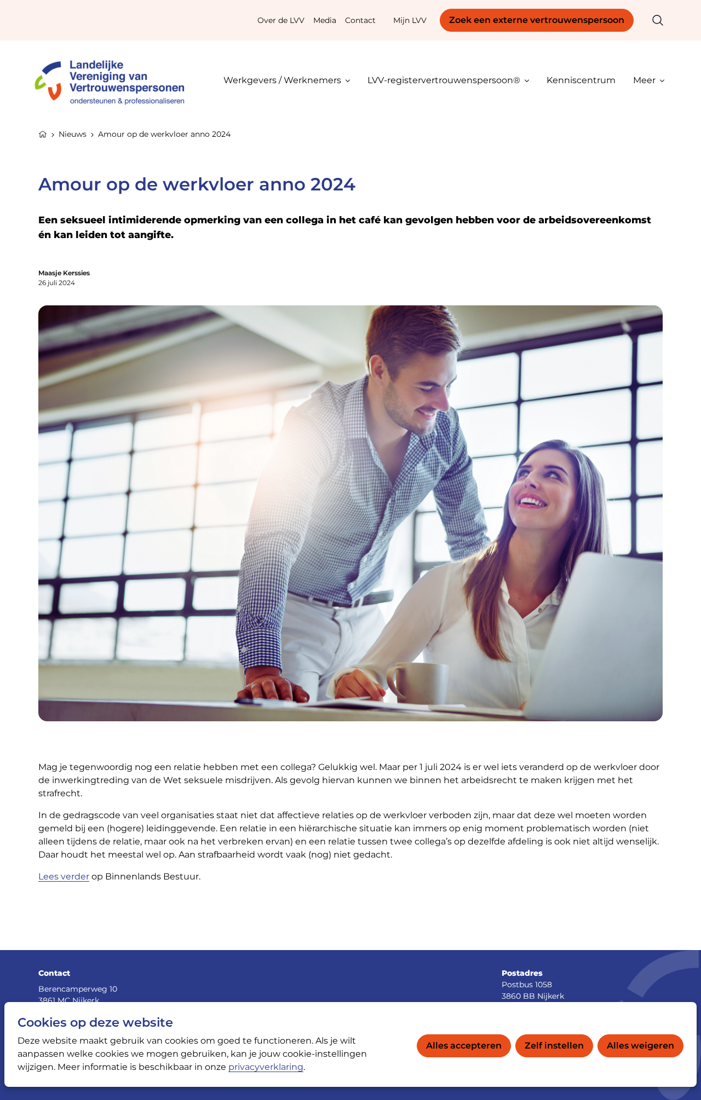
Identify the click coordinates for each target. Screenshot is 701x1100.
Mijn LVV (410, 20)
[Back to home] (114, 80)
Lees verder (63, 876)
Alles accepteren (464, 1045)
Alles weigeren (640, 1045)
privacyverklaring (265, 1067)
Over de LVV (280, 20)
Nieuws (73, 134)
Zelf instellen (554, 1045)
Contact (360, 20)
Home (42, 133)
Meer (644, 80)
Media (324, 20)
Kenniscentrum (581, 80)
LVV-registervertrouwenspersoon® (443, 80)
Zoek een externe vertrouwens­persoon (536, 20)
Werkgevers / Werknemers (282, 80)
